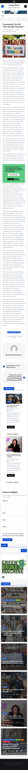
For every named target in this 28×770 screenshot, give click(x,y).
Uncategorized (6, 741)
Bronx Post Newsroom (14, 409)
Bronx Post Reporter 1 (9, 29)
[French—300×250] (14, 173)
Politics (5, 628)
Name (4, 513)
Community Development (9, 600)
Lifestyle (18, 600)
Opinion (17, 29)
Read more (10, 427)
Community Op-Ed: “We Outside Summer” (14, 337)
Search (4, 545)
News (22, 739)
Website (5, 526)
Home (2, 16)
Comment (5, 500)
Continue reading (12, 434)
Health (4, 658)
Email (4, 520)
